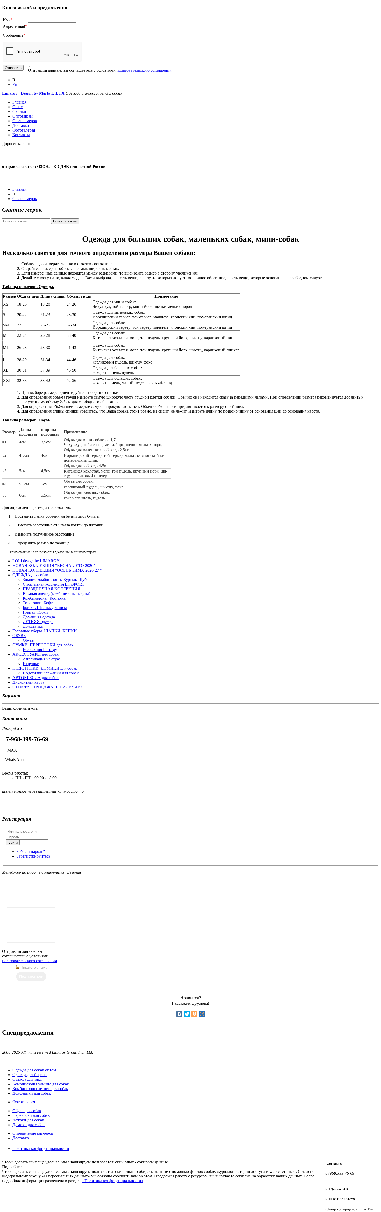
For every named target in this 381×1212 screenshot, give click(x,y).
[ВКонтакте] (179, 1014)
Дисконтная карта (28, 682)
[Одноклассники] (194, 1014)
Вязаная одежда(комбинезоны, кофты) (56, 593)
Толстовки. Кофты (39, 603)
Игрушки (31, 663)
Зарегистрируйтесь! (34, 856)
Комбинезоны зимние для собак (40, 1084)
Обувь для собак (26, 1110)
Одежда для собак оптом (34, 1070)
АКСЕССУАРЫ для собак (35, 654)
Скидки (19, 111)
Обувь (28, 640)
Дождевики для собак (31, 1093)
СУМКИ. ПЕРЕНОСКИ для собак (42, 645)
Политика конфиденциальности (40, 1148)
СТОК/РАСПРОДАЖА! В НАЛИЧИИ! (47, 687)
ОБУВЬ (19, 635)
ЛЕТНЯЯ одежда (38, 621)
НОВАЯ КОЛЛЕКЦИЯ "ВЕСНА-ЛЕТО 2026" (53, 565)
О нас (17, 107)
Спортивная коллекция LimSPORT (53, 584)
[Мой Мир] (202, 1014)
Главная (19, 102)
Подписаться (31, 976)
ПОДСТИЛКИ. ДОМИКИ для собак (44, 668)
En (14, 84)
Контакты (21, 135)
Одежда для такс (27, 1079)
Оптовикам (22, 116)
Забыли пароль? (31, 851)
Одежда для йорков (29, 1074)
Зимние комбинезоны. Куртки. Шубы (56, 579)
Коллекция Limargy (40, 649)
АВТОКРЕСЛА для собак (35, 677)
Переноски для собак (31, 1115)
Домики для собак (28, 1124)
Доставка (20, 125)
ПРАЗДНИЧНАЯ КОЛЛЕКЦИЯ (51, 589)
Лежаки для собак (28, 1120)
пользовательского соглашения (144, 70)
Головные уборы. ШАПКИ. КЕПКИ (44, 631)
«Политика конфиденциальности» (112, 1181)
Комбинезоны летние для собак (40, 1088)
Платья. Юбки (35, 612)
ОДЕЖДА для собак (30, 575)
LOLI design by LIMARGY (36, 561)
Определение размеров (32, 1133)
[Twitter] (187, 1014)
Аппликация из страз (41, 659)
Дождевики (33, 626)
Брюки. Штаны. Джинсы (45, 607)
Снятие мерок (24, 121)
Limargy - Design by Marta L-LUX (33, 93)
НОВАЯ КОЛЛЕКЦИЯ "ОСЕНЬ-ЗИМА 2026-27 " (57, 570)
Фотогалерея (23, 130)
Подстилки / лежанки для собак (51, 673)
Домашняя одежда (39, 617)
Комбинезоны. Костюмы (44, 598)
